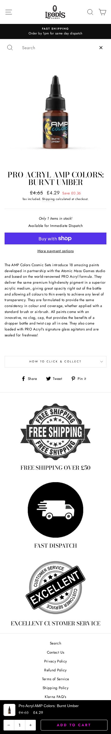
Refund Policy (55, 670)
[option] (55, 31)
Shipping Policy (55, 687)
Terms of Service (55, 679)
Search (55, 643)
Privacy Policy (55, 661)
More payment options (55, 251)
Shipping (48, 199)
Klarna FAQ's (55, 696)
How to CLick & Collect (55, 361)
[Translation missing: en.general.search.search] (10, 48)
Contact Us (55, 652)
